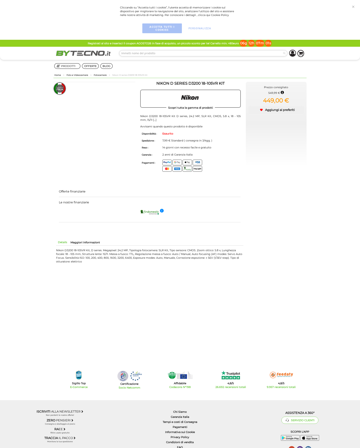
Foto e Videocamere (78, 75)
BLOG (106, 66)
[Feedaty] (281, 375)
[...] (154, 120)
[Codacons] (180, 375)
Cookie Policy (220, 15)
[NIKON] (190, 99)
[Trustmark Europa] (135, 376)
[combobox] (203, 53)
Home (58, 75)
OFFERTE (90, 66)
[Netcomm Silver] (122, 376)
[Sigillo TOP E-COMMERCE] (79, 375)
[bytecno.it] (83, 53)
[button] (276, 110)
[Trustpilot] (230, 375)
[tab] (62, 242)
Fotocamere (100, 75)
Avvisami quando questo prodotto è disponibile (171, 126)
